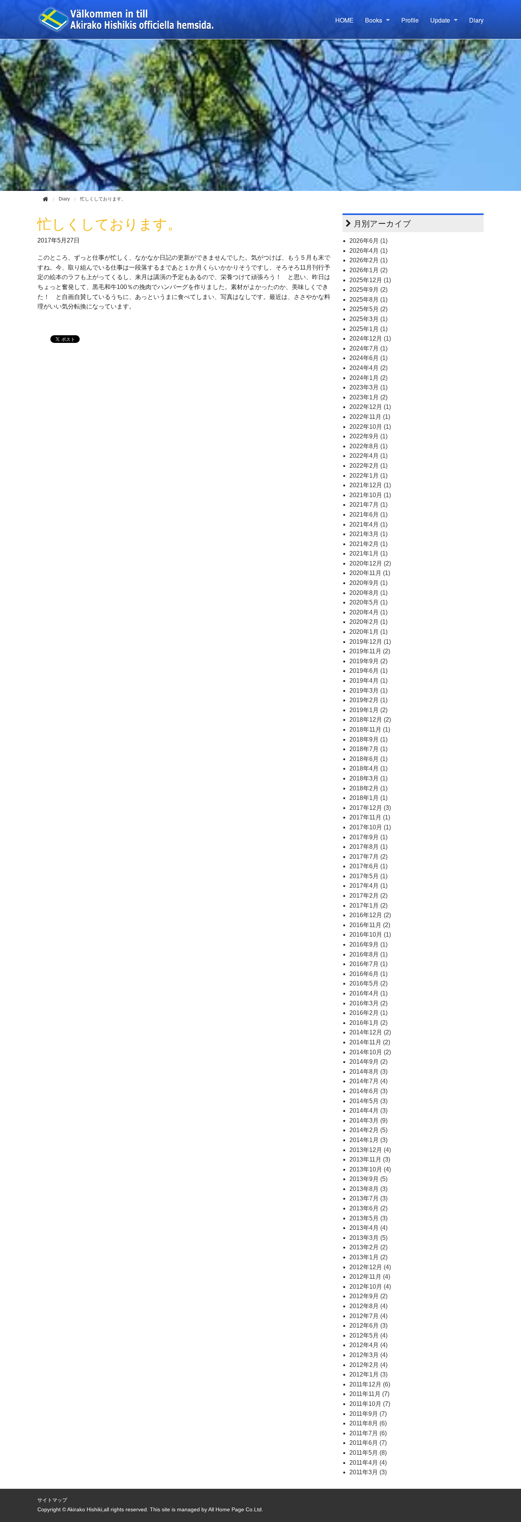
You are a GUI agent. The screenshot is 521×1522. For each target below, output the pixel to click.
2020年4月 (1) (368, 612)
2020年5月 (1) (368, 602)
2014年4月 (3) (368, 1110)
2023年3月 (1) (368, 387)
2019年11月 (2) (369, 651)
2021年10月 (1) (370, 495)
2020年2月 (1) (368, 622)
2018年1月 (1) (368, 798)
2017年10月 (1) (370, 827)
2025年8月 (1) (368, 299)
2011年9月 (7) (368, 1414)
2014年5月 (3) (368, 1101)
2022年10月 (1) (370, 426)
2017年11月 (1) (369, 817)
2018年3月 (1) (368, 778)
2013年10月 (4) (370, 1169)
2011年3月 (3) (368, 1472)
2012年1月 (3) (368, 1374)
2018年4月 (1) (368, 768)
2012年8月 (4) (368, 1306)
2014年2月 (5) (368, 1130)
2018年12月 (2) (370, 719)
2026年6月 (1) (368, 241)
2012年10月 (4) (370, 1286)
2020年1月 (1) (368, 632)
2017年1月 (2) (368, 905)
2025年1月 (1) (368, 329)
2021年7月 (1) (368, 504)
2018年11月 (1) (369, 729)
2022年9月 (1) (368, 436)
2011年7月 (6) (368, 1433)
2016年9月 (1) (368, 944)
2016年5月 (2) (368, 983)
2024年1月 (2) (368, 378)
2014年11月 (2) (369, 1042)
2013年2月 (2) (368, 1247)
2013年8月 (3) (368, 1189)
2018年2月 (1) (368, 788)
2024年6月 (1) (368, 358)
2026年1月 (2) (368, 270)
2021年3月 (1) (368, 534)
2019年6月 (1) (368, 670)
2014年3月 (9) (368, 1120)
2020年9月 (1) (368, 583)
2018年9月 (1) (368, 739)
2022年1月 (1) (368, 475)
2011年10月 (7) (369, 1404)
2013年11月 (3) (369, 1159)
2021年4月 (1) (368, 524)
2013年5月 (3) (368, 1218)
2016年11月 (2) (369, 925)
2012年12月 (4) (370, 1267)
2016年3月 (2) (368, 1003)
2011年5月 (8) (368, 1452)
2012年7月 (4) (368, 1316)
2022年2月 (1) (368, 465)
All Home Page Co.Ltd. (235, 1509)
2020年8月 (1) (368, 593)
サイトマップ (52, 1500)
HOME (344, 20)
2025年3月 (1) (368, 319)
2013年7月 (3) (368, 1198)
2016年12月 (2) (370, 915)
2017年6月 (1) (368, 866)
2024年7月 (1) (368, 348)
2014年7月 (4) (368, 1081)
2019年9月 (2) (368, 661)
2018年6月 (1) (368, 759)
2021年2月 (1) (368, 544)
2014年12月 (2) (370, 1032)
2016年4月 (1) (368, 993)
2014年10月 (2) (370, 1052)
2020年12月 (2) (370, 563)
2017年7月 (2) (368, 856)
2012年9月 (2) (368, 1296)
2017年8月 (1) (368, 846)
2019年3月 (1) (368, 690)
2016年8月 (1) (368, 954)
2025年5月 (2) (368, 309)
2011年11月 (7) (369, 1394)
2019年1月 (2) (368, 710)
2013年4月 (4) (368, 1228)
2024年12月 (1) (370, 338)
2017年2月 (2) (368, 895)
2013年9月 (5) (368, 1179)
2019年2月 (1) (368, 700)
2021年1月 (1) (368, 553)
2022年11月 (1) (369, 417)
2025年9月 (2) (368, 289)
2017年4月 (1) (368, 885)
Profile (410, 20)
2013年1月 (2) (368, 1257)
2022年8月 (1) (368, 446)
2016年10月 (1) (370, 934)
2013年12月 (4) (370, 1150)
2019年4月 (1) (368, 680)
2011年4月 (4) (368, 1462)
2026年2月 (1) (368, 260)
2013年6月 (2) (368, 1208)
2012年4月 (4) (368, 1345)
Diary (476, 20)
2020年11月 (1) (369, 573)
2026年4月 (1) (368, 250)
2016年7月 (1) (368, 964)
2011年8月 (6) (368, 1423)
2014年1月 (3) (368, 1140)
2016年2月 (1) (368, 1013)
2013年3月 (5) (368, 1237)
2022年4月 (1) (368, 455)
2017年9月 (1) (368, 837)
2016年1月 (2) (368, 1023)
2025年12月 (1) (370, 280)
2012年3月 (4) (368, 1355)
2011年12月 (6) (369, 1384)
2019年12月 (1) (370, 641)
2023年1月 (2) (368, 397)
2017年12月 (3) (370, 808)
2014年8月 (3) (368, 1071)
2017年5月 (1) (368, 876)
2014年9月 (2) (368, 1061)
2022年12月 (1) (370, 407)
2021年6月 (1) (368, 514)
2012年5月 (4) (368, 1335)
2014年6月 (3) (368, 1091)
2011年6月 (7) (368, 1443)
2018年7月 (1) (368, 749)
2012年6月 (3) (368, 1325)
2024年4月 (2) (368, 368)
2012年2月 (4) (368, 1365)
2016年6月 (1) (368, 974)
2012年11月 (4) (369, 1276)
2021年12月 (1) (370, 485)
